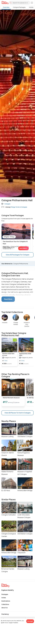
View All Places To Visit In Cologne (18, 413)
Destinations (5, 601)
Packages (4, 594)
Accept (30, 621)
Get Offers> (23, 248)
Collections (5, 604)
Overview (6, 7)
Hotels (3, 598)
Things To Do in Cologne (19, 207)
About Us (4, 608)
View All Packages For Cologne (17, 255)
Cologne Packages (19, 7)
